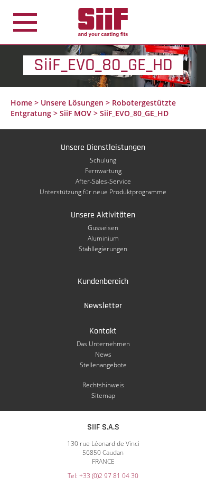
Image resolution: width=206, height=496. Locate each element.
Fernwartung (103, 170)
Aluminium (103, 238)
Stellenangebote (103, 364)
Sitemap (103, 395)
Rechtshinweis (103, 384)
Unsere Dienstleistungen (103, 147)
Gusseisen (103, 227)
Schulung (103, 160)
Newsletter (103, 305)
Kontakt (103, 331)
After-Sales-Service (103, 181)
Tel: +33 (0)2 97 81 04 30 (103, 475)
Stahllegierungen (103, 248)
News (103, 354)
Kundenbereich (103, 281)
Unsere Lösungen (72, 103)
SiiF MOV (75, 113)
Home (21, 103)
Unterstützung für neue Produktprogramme (103, 191)
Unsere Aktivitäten (103, 215)
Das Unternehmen (103, 343)
